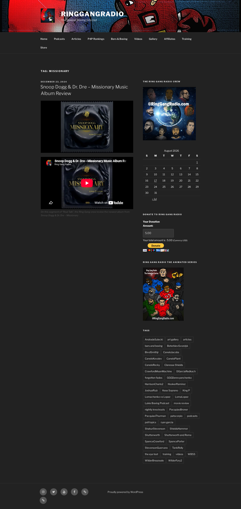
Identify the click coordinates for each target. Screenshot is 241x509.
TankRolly (177, 447)
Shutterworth (152, 434)
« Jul (154, 198)
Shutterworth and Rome (177, 434)
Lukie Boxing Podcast (157, 403)
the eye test (151, 454)
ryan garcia (167, 422)
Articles (76, 38)
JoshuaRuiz (151, 390)
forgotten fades (153, 377)
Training (187, 38)
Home (43, 38)
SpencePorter (176, 441)
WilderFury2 (175, 460)
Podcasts (59, 38)
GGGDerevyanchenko (179, 377)
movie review (181, 403)
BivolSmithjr (152, 352)
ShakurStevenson (155, 428)
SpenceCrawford (154, 441)
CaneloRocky (152, 364)
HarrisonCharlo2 (154, 384)
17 (155, 180)
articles (187, 339)
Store (43, 47)
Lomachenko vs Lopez (157, 396)
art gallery (173, 339)
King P (186, 390)
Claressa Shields (173, 364)
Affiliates (169, 38)
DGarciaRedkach (186, 371)
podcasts (192, 415)
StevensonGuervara (156, 447)
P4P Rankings (96, 38)
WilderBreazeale (154, 460)
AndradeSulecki (154, 339)
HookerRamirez (177, 384)
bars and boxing (153, 345)
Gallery (153, 38)
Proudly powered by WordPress (125, 491)
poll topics (150, 422)
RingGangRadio (92, 14)
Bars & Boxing (119, 38)
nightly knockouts (155, 409)
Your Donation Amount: (151, 223)
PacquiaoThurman (155, 415)
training (167, 454)
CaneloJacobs (171, 352)
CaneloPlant (173, 358)
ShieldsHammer (179, 428)
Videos (138, 38)
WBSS (191, 454)
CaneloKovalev (153, 358)
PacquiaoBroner (178, 409)
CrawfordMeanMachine (158, 371)
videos (179, 454)
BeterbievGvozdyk (177, 345)
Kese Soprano (170, 390)
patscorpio (176, 415)
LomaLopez (181, 396)
